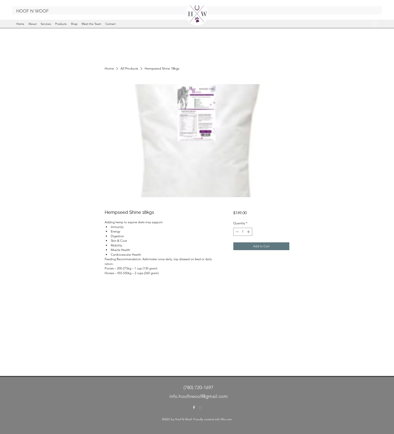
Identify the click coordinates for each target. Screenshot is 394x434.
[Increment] (249, 232)
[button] (374, 24)
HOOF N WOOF (32, 11)
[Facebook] (194, 407)
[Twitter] (200, 407)
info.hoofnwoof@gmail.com (198, 396)
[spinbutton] (242, 232)
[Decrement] (236, 232)
